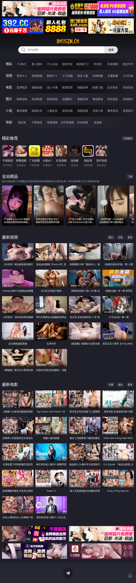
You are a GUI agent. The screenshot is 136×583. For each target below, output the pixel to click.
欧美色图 (52, 99)
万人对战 (52, 64)
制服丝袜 (82, 87)
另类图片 (128, 99)
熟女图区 (112, 99)
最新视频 (10, 237)
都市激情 (22, 111)
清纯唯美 (97, 99)
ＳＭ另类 (128, 76)
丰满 (110, 384)
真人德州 (37, 64)
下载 (130, 176)
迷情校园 (82, 111)
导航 (9, 122)
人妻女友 (52, 111)
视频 (9, 75)
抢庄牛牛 (128, 64)
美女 (110, 237)
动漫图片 (67, 99)
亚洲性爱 (22, 87)
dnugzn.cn (68, 41)
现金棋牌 (112, 64)
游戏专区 (67, 64)
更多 (130, 237)
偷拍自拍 (37, 87)
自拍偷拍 (37, 76)
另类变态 (128, 87)
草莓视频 (52, 122)
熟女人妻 (82, 76)
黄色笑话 (112, 111)
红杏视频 (82, 122)
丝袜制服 (97, 76)
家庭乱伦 (37, 111)
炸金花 (98, 64)
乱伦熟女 (112, 87)
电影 (9, 87)
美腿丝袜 (82, 99)
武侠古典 (67, 111)
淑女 (120, 384)
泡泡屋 (98, 122)
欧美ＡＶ (52, 76)
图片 (9, 99)
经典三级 (97, 87)
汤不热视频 (67, 122)
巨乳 (120, 237)
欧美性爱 (67, 87)
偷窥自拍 (22, 99)
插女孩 (22, 122)
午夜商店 (37, 122)
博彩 (9, 64)
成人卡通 (52, 87)
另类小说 (97, 111)
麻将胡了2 (82, 64)
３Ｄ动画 (67, 76)
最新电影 (10, 384)
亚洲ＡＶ (22, 76)
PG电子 (21, 64)
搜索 (111, 50)
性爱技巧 (128, 111)
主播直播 (112, 76)
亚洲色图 (37, 99)
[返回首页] (130, 576)
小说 (9, 110)
